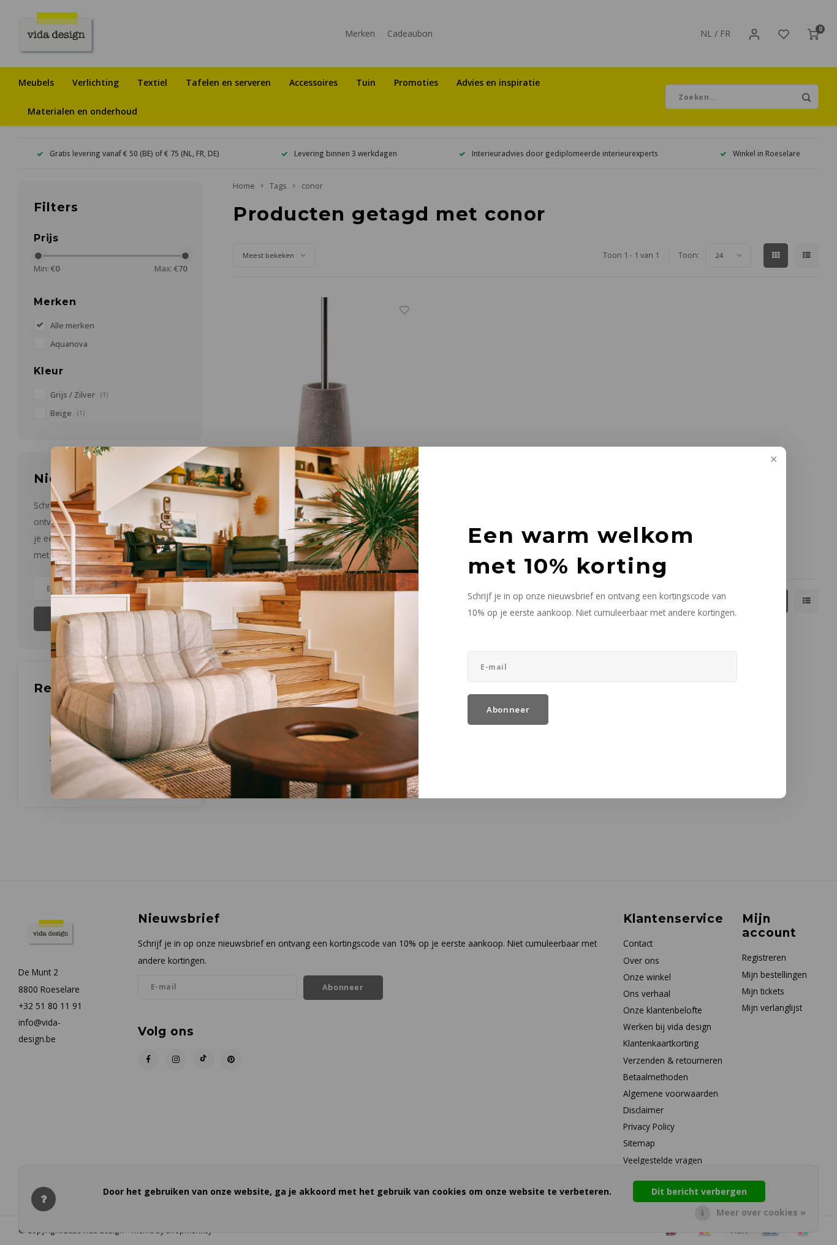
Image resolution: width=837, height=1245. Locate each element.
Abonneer (508, 709)
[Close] (772, 460)
